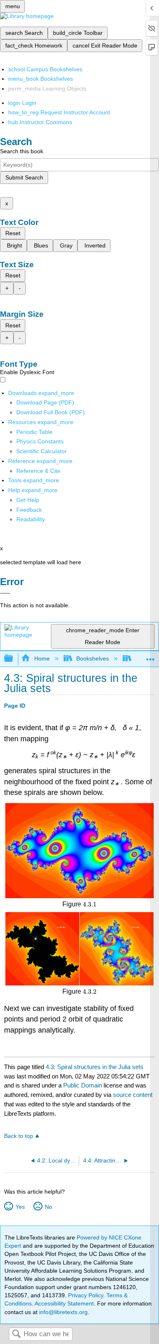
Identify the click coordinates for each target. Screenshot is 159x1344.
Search (16, 1334)
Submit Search (24, 177)
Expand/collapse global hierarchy (14, 659)
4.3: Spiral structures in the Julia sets (95, 1066)
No (48, 1206)
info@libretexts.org (63, 1312)
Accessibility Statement (64, 1303)
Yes (19, 1206)
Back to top (18, 1136)
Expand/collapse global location (150, 656)
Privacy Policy (85, 1295)
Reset (12, 233)
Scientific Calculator (41, 451)
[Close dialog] (5, 593)
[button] (29, 509)
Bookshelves (92, 658)
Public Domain (83, 1085)
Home (42, 658)
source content (132, 1094)
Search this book (21, 151)
